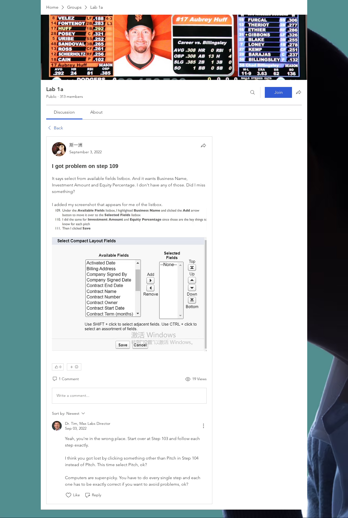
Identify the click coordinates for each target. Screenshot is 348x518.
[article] (129, 320)
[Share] (203, 145)
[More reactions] (74, 366)
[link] (64, 112)
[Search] (252, 92)
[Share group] (298, 92)
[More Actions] (203, 426)
